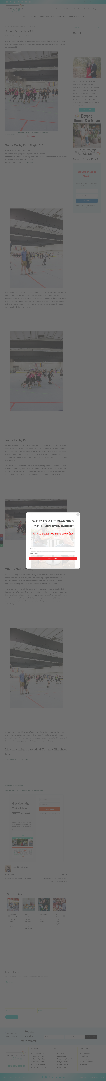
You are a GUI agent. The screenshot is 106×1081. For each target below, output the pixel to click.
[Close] (78, 514)
